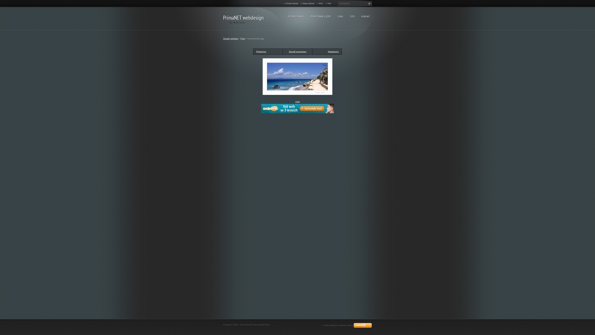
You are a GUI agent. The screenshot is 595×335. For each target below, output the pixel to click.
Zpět (297, 101)
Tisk (329, 3)
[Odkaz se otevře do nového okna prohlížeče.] (297, 76)
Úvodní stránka (296, 16)
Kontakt (365, 16)
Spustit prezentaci (297, 51)
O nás (340, 16)
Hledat (369, 3)
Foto (352, 16)
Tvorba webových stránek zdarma (338, 325)
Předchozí (261, 51)
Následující (333, 51)
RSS (321, 3)
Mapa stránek (308, 3)
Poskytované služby (321, 16)
